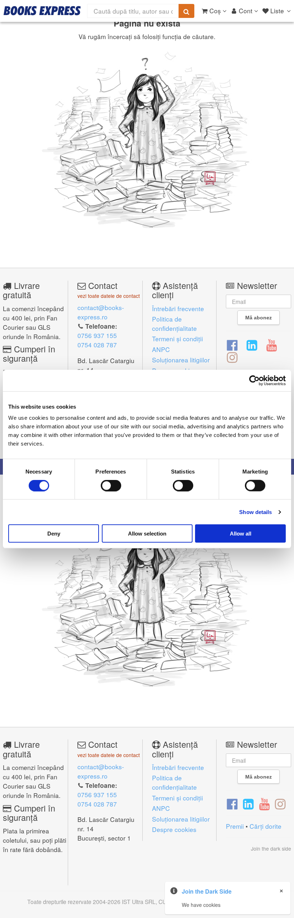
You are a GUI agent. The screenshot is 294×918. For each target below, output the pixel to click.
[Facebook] (232, 344)
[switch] (111, 485)
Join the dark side (271, 848)
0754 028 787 (97, 344)
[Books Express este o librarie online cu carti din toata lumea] (42, 10)
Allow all (240, 534)
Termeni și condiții (177, 338)
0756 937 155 (97, 335)
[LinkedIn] (252, 344)
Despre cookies (174, 829)
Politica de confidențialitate (174, 323)
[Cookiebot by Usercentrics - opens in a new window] (254, 380)
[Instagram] (232, 357)
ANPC (161, 349)
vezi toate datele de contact (108, 295)
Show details (255, 512)
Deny (53, 534)
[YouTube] (271, 344)
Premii (235, 826)
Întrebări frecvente (178, 308)
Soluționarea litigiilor (181, 359)
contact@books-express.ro (100, 312)
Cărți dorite (265, 826)
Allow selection (147, 534)
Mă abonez (258, 317)
